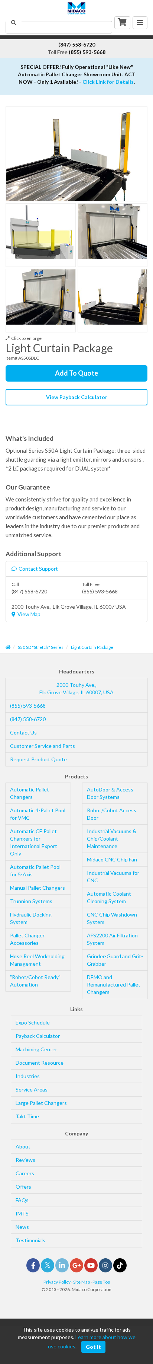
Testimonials (30, 1240)
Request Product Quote (38, 759)
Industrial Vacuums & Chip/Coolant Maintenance (111, 838)
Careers (25, 1173)
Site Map (81, 1282)
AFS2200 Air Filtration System (112, 939)
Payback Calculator (38, 1036)
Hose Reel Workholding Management (37, 960)
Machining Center (36, 1049)
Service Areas (32, 1089)
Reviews (25, 1160)
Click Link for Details (108, 82)
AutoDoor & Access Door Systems (110, 793)
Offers (23, 1186)
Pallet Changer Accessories (27, 939)
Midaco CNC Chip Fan (112, 859)
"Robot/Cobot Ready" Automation (35, 981)
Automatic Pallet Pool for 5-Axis (35, 870)
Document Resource (40, 1062)
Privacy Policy (57, 1282)
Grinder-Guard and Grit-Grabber (115, 960)
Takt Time (27, 1116)
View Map (28, 614)
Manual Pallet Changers (37, 888)
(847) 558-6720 (28, 719)
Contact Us (23, 732)
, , (76, 688)
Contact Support (38, 568)
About (23, 1146)
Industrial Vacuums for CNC (113, 876)
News (22, 1227)
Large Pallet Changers (41, 1103)
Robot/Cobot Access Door (111, 814)
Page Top (101, 1282)
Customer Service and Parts (42, 746)
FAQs (22, 1200)
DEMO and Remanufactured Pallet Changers (113, 984)
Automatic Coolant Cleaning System (109, 897)
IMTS (22, 1213)
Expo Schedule (33, 1022)
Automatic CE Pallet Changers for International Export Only (33, 842)
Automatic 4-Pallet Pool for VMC (37, 814)
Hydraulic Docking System (31, 918)
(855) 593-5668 (28, 705)
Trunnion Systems (31, 901)
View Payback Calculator (76, 397)
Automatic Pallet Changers (29, 793)
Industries (28, 1076)
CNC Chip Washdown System (112, 918)
